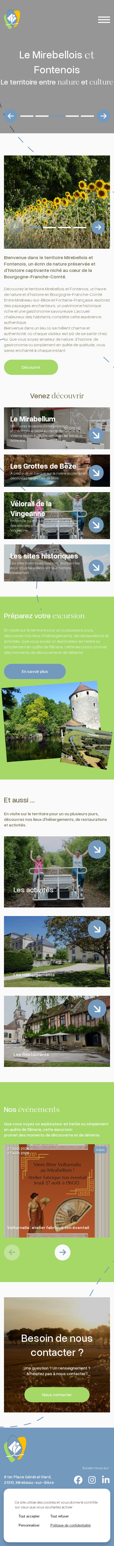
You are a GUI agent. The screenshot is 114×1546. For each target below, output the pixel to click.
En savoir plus (35, 671)
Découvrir (31, 367)
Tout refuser (59, 1516)
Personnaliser (29, 1525)
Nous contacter (57, 1394)
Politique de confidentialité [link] (70, 1525)
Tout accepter (29, 1516)
